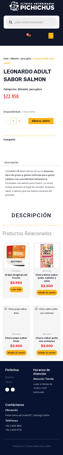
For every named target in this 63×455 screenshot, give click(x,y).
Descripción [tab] (11, 162)
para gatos (26, 58)
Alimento (14, 58)
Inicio (6, 58)
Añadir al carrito (41, 121)
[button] (50, 36)
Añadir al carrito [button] (46, 292)
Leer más (16, 289)
